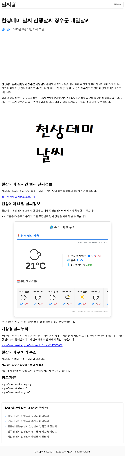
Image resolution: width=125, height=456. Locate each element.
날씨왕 (9, 4)
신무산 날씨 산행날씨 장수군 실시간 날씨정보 (32, 431)
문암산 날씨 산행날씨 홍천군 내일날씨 (28, 421)
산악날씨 (7, 29)
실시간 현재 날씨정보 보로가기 (18, 196)
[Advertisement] (62, 55)
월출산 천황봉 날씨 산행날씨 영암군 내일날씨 (32, 426)
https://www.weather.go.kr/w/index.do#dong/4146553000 (32, 345)
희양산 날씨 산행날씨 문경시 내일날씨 (28, 416)
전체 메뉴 (117, 4)
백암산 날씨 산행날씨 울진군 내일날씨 (28, 436)
